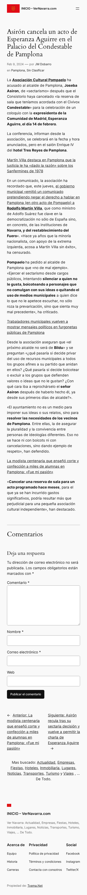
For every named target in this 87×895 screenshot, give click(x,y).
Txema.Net (35, 885)
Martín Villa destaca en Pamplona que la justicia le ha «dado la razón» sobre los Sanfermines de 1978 (41, 165)
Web (11, 672)
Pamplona (18, 70)
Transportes (33, 773)
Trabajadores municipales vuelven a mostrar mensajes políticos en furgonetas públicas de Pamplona (42, 327)
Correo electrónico (24, 652)
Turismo (52, 773)
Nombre (15, 632)
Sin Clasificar (35, 70)
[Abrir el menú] (77, 8)
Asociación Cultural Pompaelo (39, 80)
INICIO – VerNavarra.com (39, 8)
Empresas (65, 762)
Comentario (18, 583)
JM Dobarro (43, 64)
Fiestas (17, 768)
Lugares (68, 768)
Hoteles (31, 768)
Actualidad (46, 762)
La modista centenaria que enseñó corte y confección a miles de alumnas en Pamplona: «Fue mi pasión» (43, 466)
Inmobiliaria (50, 768)
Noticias (14, 773)
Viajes (68, 773)
